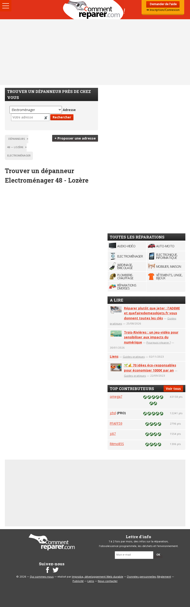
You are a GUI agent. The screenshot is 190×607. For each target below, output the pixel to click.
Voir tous (173, 388)
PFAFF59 (116, 423)
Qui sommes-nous (42, 577)
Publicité (78, 581)
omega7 (116, 396)
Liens (114, 356)
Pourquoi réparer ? (158, 342)
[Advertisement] (95, 52)
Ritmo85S (117, 444)
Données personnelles (141, 577)
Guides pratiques (134, 356)
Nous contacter (107, 581)
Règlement (164, 577)
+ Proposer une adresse (75, 138)
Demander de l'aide (163, 4)
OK (158, 555)
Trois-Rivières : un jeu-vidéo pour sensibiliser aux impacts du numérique (151, 337)
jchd (113, 413)
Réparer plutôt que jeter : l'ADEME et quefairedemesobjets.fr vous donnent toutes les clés (152, 313)
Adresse (69, 110)
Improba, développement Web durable (97, 577)
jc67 (113, 433)
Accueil (95, 9)
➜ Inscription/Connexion (163, 10)
